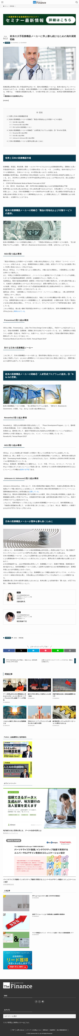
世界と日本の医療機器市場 (18, 116)
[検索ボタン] (76, 2)
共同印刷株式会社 (8, 884)
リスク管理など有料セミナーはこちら (16, 1022)
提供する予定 (24, 469)
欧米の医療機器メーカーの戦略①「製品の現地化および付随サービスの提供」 (36, 119)
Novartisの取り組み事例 (20, 133)
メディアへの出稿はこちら (33, 1030)
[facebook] (36, 1001)
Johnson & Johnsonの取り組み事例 (23, 138)
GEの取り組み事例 (18, 122)
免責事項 (52, 1030)
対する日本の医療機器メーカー (22, 127)
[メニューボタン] (2, 2)
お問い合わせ (20, 1030)
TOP (13, 1030)
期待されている (19, 311)
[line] (43, 1001)
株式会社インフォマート (10, 833)
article (15, 638)
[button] (9, 650)
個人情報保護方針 (62, 1030)
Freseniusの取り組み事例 (20, 124)
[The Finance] (39, 2)
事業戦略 (7, 42)
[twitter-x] (39, 1001)
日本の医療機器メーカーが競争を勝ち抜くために (26, 141)
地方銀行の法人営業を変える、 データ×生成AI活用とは (22, 830)
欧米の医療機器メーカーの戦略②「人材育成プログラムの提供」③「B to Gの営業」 (38, 130)
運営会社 (45, 1030)
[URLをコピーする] (70, 650)
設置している (34, 491)
